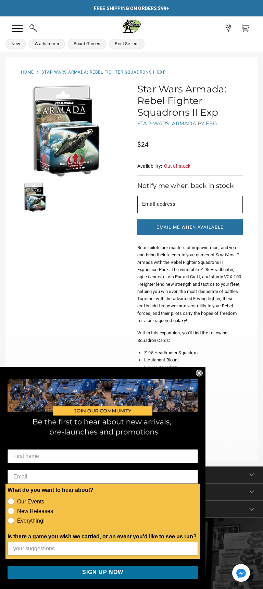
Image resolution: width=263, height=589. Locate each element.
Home (27, 72)
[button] (241, 573)
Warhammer (47, 43)
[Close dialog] (199, 373)
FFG (211, 123)
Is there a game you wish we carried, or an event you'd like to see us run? (102, 536)
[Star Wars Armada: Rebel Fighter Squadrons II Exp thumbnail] (35, 197)
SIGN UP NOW (102, 572)
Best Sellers (127, 43)
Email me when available (189, 227)
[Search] (27, 27)
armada (184, 123)
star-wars (153, 123)
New (15, 43)
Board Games (87, 43)
